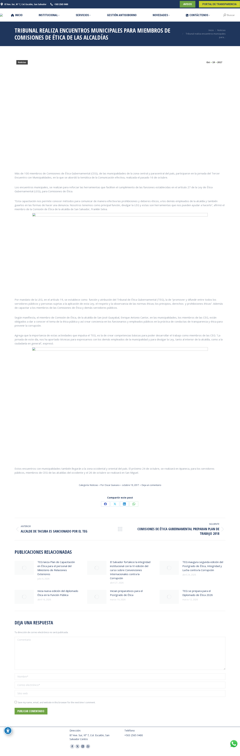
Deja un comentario (151, 485)
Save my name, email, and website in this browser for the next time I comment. (56, 702)
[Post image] (24, 568)
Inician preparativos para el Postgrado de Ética (126, 593)
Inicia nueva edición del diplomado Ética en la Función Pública (57, 593)
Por (109, 485)
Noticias (22, 62)
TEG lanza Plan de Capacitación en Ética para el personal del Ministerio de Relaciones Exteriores (56, 568)
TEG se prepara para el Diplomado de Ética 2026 (197, 593)
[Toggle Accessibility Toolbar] (8, 730)
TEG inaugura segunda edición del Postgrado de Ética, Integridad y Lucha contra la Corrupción (202, 566)
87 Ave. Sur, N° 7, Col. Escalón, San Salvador (25, 4)
